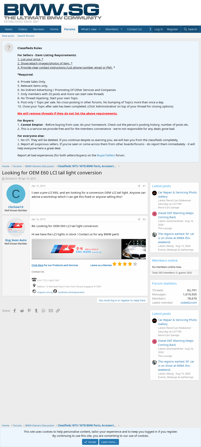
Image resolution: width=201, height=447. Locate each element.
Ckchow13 (11, 178)
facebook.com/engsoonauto (71, 292)
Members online (165, 260)
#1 (144, 186)
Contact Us (134, 29)
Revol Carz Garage (168, 207)
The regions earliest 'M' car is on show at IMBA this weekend (176, 238)
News (8, 29)
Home (54, 29)
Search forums (25, 36)
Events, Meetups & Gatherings (176, 249)
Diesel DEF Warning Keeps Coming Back (176, 215)
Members (111, 29)
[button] (99, 29)
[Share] (139, 186)
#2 (144, 219)
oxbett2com (189, 302)
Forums (69, 29)
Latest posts (161, 186)
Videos (22, 29)
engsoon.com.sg (45, 292)
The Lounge (165, 228)
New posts (8, 36)
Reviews (38, 29)
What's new (89, 29)
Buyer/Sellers (106, 155)
